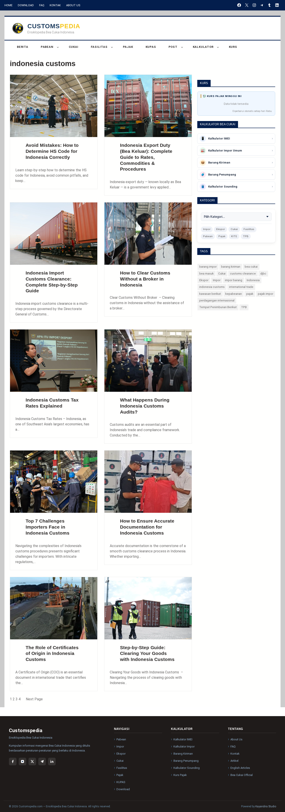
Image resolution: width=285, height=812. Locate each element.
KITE (234, 236)
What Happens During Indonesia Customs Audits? (144, 405)
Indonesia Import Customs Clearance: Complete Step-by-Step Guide (52, 281)
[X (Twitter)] (32, 761)
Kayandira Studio (265, 806)
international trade (241, 287)
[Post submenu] (182, 47)
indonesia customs (212, 287)
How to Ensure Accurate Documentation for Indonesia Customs (147, 526)
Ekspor (220, 229)
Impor (206, 229)
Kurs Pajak (180, 775)
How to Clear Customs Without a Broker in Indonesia (145, 278)
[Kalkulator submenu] (218, 47)
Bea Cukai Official (241, 775)
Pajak (221, 236)
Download (26, 5)
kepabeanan (233, 293)
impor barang (233, 280)
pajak (249, 293)
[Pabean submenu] (58, 47)
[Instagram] (22, 761)
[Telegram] (42, 761)
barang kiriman (230, 266)
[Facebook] (12, 761)
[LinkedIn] (52, 761)
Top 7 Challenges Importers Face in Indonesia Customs (47, 526)
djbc (263, 273)
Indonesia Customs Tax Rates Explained (52, 402)
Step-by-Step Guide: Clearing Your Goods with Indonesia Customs (147, 653)
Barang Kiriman (183, 753)
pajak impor (265, 293)
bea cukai (251, 266)
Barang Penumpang (186, 760)
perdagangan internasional (216, 300)
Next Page (34, 699)
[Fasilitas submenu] (112, 47)
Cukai (234, 229)
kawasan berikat (210, 293)
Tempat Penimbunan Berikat (218, 307)
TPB (245, 236)
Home (8, 5)
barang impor (208, 266)
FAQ (41, 5)
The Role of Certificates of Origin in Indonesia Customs (52, 653)
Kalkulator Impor (184, 746)
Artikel (234, 760)
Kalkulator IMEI (182, 739)
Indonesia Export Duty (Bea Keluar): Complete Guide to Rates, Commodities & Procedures (146, 157)
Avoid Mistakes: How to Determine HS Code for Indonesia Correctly (52, 151)
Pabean (208, 236)
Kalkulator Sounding (186, 768)
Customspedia (53, 26)
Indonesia (253, 280)
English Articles (240, 768)
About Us (73, 5)
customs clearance (243, 273)
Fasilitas (249, 229)
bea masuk (206, 273)
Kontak (55, 5)
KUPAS (120, 782)
